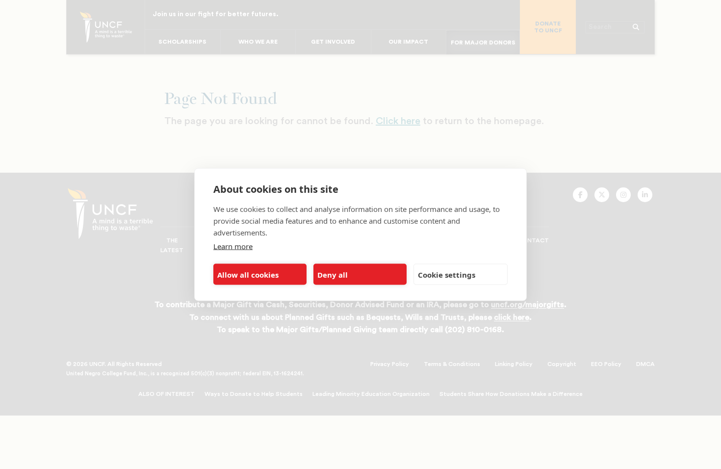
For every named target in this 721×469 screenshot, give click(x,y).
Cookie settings (446, 274)
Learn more (233, 246)
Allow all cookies (248, 274)
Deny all (332, 274)
